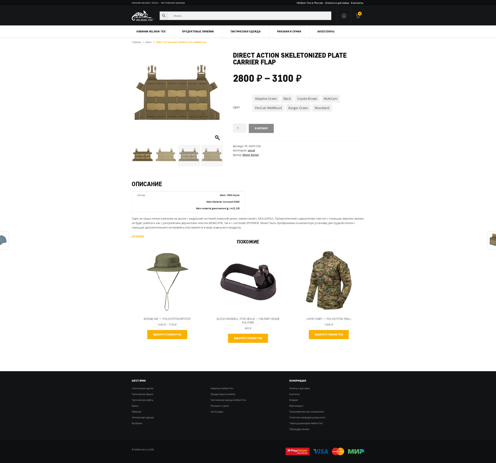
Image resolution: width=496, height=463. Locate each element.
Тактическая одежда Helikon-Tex (228, 400)
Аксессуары (325, 31)
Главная (136, 42)
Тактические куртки (142, 388)
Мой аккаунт (296, 405)
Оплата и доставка (337, 3)
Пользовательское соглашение (306, 411)
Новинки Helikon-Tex (151, 31)
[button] (218, 99)
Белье (135, 405)
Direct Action (250, 155)
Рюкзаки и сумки (289, 31)
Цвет (236, 107)
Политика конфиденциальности (307, 417)
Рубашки (136, 411)
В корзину (261, 128)
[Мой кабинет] (344, 15)
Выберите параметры (167, 334)
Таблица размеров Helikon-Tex (306, 423)
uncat (148, 42)
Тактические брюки (142, 394)
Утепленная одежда (143, 417)
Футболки (137, 423)
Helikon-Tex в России (310, 3)
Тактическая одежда (245, 31)
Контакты (357, 3)
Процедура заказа (299, 429)
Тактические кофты (142, 400)
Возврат (293, 400)
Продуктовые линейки (198, 31)
